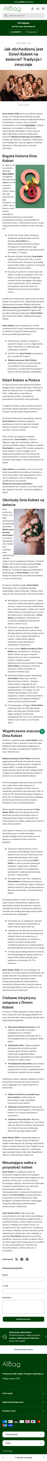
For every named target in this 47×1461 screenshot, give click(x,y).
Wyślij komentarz (23, 1319)
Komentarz (6, 1298)
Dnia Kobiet (30, 125)
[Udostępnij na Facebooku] (21, 1259)
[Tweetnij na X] (16, 1259)
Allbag (10, 1451)
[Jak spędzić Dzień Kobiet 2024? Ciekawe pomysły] (43, 1457)
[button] (42, 731)
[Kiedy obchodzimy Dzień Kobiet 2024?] (3, 1457)
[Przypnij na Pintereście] (27, 1259)
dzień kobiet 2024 (23, 43)
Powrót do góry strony (23, 1349)
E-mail (5, 1286)
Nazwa (5, 1275)
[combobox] (23, 15)
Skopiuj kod (32, 32)
